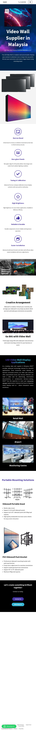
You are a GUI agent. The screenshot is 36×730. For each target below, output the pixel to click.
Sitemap (15, 728)
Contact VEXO (21, 726)
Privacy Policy (21, 728)
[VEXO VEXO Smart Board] (5, 2)
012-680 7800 (23, 2)
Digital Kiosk (28, 724)
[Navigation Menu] (30, 2)
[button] (9, 726)
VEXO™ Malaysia (9, 728)
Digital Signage (20, 724)
